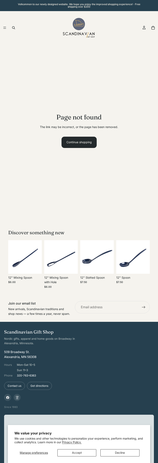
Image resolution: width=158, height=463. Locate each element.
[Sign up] (143, 307)
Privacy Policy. (71, 442)
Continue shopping (79, 142)
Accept (77, 452)
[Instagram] (17, 397)
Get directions (39, 385)
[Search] (13, 27)
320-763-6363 (26, 375)
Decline (120, 452)
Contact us (14, 385)
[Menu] (4, 27)
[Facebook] (7, 397)
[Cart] (153, 27)
